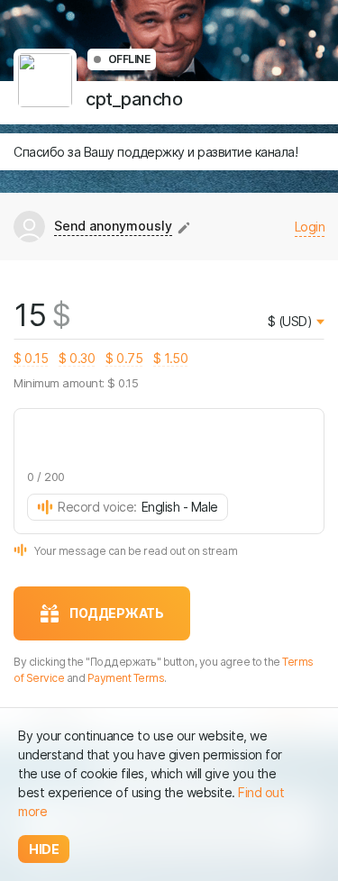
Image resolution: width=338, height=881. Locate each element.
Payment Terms (126, 678)
